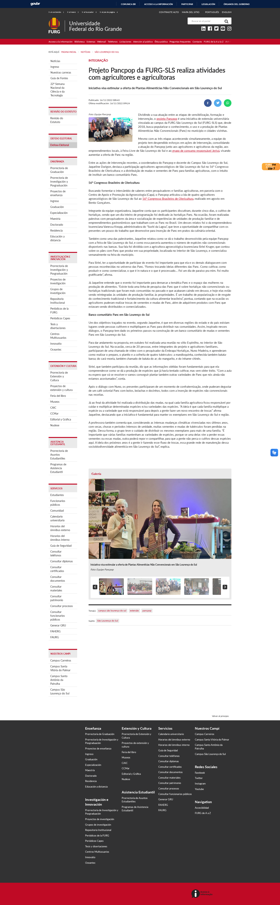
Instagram (200, 783)
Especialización (59, 212)
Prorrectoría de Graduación (59, 169)
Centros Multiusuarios (58, 335)
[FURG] (57, 19)
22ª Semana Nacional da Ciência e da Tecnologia (57, 89)
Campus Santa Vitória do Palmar (60, 668)
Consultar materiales (56, 588)
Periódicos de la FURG (59, 310)
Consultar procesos (61, 606)
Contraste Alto (169, 12)
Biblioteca (79, 41)
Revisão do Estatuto (56, 120)
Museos (54, 401)
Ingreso (54, 66)
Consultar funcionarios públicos (57, 615)
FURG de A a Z (203, 813)
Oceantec (56, 349)
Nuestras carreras (60, 72)
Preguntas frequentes (180, 41)
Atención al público (143, 41)
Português (212, 12)
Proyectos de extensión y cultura (61, 387)
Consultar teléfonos (56, 553)
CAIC (53, 407)
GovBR (35, 4)
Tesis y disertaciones (58, 326)
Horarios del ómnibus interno (60, 537)
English (226, 12)
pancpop (146, 610)
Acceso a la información (158, 4)
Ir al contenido (56, 12)
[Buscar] (226, 21)
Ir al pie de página (109, 12)
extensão (134, 610)
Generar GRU (58, 625)
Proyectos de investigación (58, 281)
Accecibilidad (202, 807)
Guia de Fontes (59, 78)
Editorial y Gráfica (60, 419)
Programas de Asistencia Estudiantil (58, 468)
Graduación (57, 206)
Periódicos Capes (60, 318)
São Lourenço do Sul (107, 620)
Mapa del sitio (190, 12)
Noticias (55, 61)
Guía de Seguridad (61, 545)
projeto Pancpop (167, 118)
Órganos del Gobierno (237, 4)
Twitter (199, 778)
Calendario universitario (57, 518)
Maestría (55, 218)
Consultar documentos (57, 578)
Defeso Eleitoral (59, 145)
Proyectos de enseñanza (58, 193)
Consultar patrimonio (56, 598)
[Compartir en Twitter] (218, 103)
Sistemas (90, 41)
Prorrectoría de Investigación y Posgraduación (59, 181)
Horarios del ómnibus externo (60, 528)
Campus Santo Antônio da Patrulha (58, 679)
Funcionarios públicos (57, 502)
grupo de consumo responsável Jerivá (195, 150)
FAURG (54, 637)
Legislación (208, 4)
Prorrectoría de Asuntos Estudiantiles (59, 454)
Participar (187, 4)
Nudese (54, 425)
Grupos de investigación (58, 291)
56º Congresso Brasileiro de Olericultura (167, 198)
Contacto (197, 41)
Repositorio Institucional (57, 300)
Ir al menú (73, 12)
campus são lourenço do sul (112, 610)
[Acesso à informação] (202, 894)
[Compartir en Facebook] (208, 103)
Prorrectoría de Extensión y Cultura (59, 376)
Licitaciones (125, 41)
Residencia (56, 230)
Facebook (200, 772)
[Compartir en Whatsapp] (227, 103)
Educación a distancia (57, 238)
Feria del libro (58, 395)
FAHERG (55, 631)
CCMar (54, 413)
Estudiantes (57, 495)
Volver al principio (220, 716)
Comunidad (57, 510)
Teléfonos (113, 41)
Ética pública (161, 41)
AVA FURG (230, 41)
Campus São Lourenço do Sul (59, 691)
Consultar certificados (57, 569)
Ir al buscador (89, 12)
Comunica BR (128, 4)
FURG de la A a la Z (213, 41)
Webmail (101, 41)
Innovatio (56, 343)
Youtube (199, 789)
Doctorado (56, 224)
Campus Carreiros (60, 660)
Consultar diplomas (61, 561)
